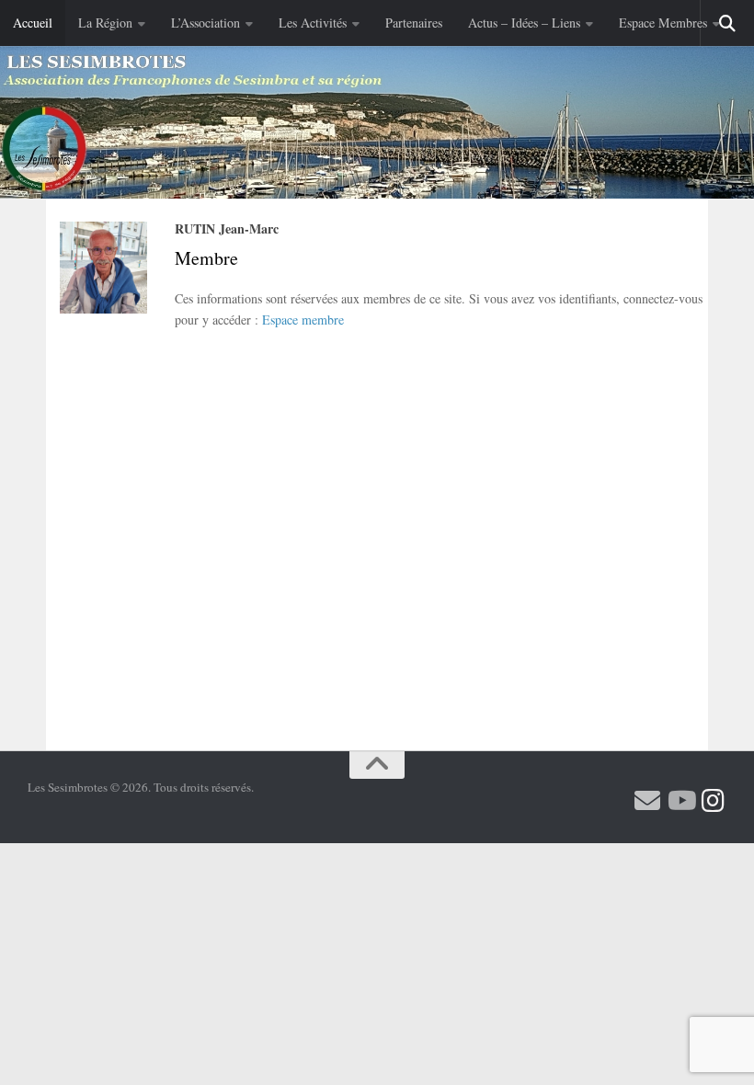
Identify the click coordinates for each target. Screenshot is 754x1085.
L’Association (205, 22)
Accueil (32, 22)
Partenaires (413, 22)
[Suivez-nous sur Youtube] (680, 801)
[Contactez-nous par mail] (647, 801)
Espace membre (303, 319)
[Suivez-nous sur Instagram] (713, 801)
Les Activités (313, 22)
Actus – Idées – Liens (524, 22)
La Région (105, 22)
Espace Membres (663, 22)
